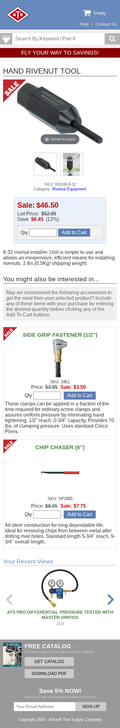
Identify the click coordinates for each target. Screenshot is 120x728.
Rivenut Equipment (69, 189)
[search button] (112, 38)
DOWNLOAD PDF (49, 673)
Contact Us (106, 24)
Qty (25, 232)
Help (84, 24)
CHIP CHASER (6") (60, 447)
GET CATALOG (49, 661)
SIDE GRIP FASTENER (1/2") (60, 335)
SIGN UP (91, 706)
